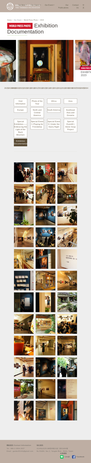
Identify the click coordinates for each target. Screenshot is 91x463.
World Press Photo (31, 20)
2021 (21, 88)
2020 (25, 88)
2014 (47, 88)
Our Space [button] (35, 5)
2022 (17, 88)
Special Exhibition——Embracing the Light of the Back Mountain (20, 128)
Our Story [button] (22, 5)
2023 (42, 20)
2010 (62, 88)
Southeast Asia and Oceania (70, 112)
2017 (36, 88)
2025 (6, 88)
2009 (66, 88)
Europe (20, 110)
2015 (44, 88)
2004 (85, 88)
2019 (28, 88)
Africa (53, 101)
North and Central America (37, 112)
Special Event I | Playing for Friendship (37, 124)
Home (9, 20)
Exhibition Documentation (20, 142)
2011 (59, 88)
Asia (70, 101)
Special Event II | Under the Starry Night (54, 124)
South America (53, 110)
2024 (9, 88)
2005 (81, 88)
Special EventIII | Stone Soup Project (70, 125)
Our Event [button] (49, 5)
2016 (40, 88)
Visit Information (21, 102)
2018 (32, 88)
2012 (55, 88)
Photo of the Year (37, 102)
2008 (70, 88)
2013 (51, 88)
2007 (74, 88)
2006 (78, 88)
